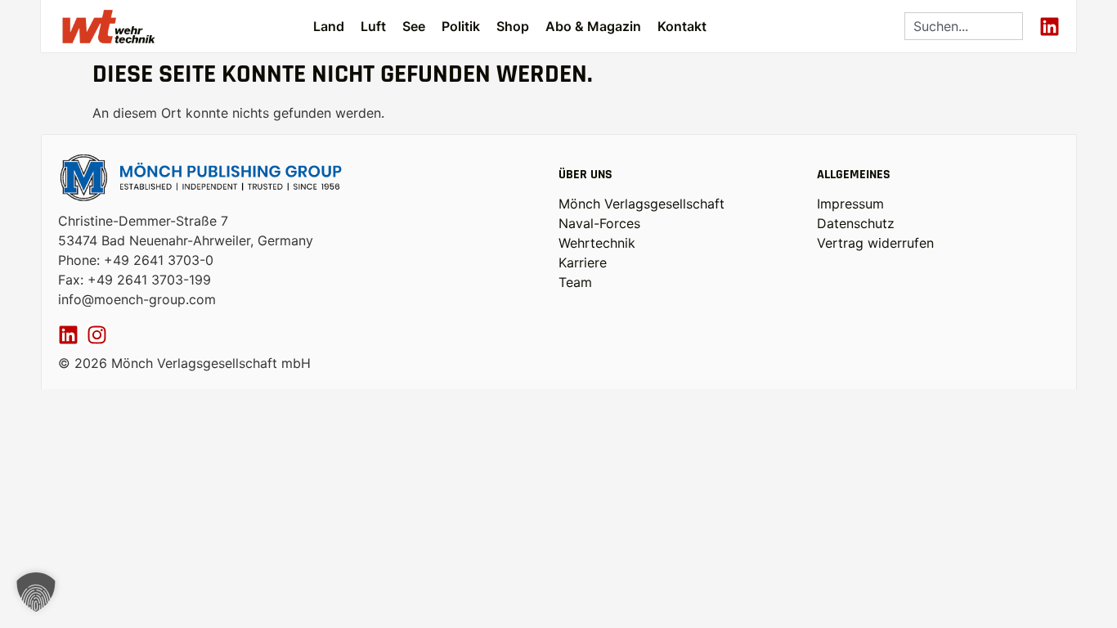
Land (328, 26)
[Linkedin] (1049, 26)
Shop (512, 26)
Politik (461, 26)
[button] (36, 592)
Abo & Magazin (593, 26)
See (413, 26)
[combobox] (963, 26)
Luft (373, 26)
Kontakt (682, 26)
